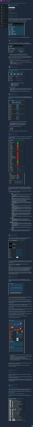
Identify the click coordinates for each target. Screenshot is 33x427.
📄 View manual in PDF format (13, 5)
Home (2, 5)
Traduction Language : (11, 6)
